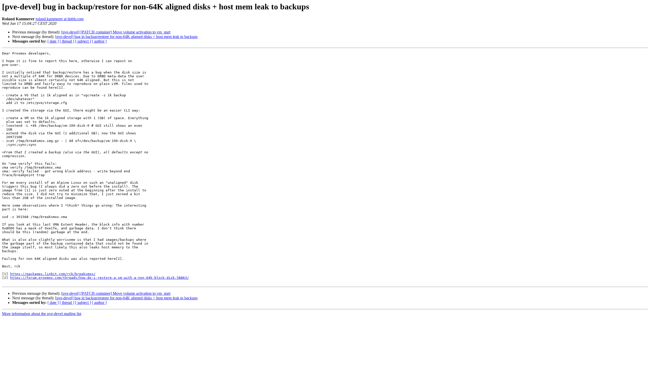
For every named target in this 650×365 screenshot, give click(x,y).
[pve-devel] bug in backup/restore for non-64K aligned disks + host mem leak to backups (126, 36)
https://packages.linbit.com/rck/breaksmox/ (52, 274)
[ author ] (99, 41)
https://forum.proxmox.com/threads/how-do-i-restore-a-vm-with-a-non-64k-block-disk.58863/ (99, 278)
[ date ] (53, 41)
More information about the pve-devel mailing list (41, 314)
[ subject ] (83, 41)
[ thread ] (67, 41)
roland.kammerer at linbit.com (60, 19)
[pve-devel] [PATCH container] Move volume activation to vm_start (115, 32)
